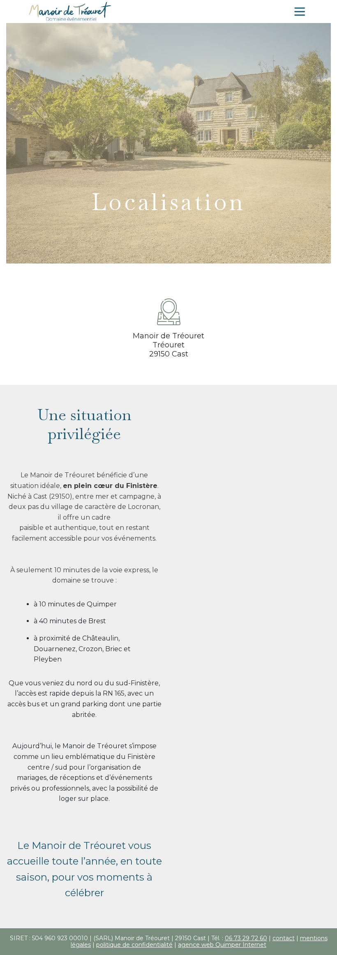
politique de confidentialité (134, 944)
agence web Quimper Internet (222, 944)
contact (283, 938)
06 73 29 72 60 (246, 938)
